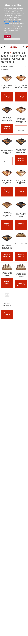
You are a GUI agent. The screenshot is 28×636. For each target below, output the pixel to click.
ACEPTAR (7, 36)
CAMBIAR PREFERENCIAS (12, 39)
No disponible (21, 129)
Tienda (5, 52)
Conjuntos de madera (12, 60)
